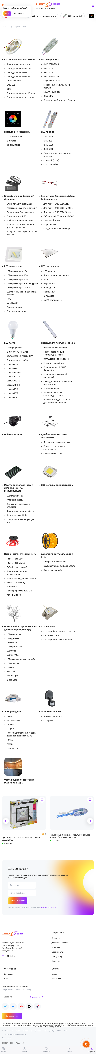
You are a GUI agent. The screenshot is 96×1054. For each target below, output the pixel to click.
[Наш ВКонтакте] (13, 1007)
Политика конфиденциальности (14, 1034)
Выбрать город (19, 13)
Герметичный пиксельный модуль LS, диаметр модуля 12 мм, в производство (70, 836)
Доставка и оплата (60, 943)
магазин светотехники (24, 1031)
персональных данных (48, 908)
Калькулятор (57, 957)
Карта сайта (6, 1038)
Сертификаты (58, 952)
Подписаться (35, 997)
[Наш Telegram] (5, 1007)
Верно (7, 13)
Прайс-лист (56, 947)
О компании (9, 974)
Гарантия (56, 938)
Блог (6, 979)
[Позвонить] (3, 5)
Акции (54, 974)
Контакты (56, 961)
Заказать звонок (18, 901)
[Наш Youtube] (21, 1007)
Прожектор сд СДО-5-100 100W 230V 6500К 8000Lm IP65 (21, 838)
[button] (6, 821)
